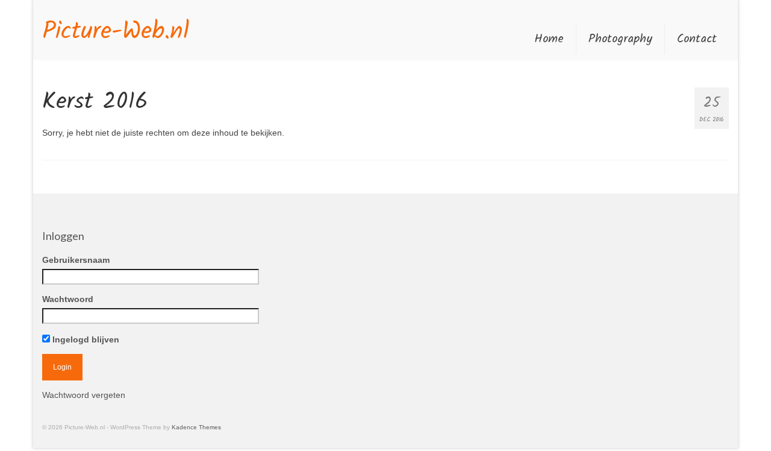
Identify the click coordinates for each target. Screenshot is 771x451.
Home (549, 39)
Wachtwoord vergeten (83, 395)
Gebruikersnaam (76, 260)
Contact (697, 39)
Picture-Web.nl (115, 32)
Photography (620, 39)
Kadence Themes (196, 427)
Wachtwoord (67, 299)
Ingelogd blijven (84, 339)
